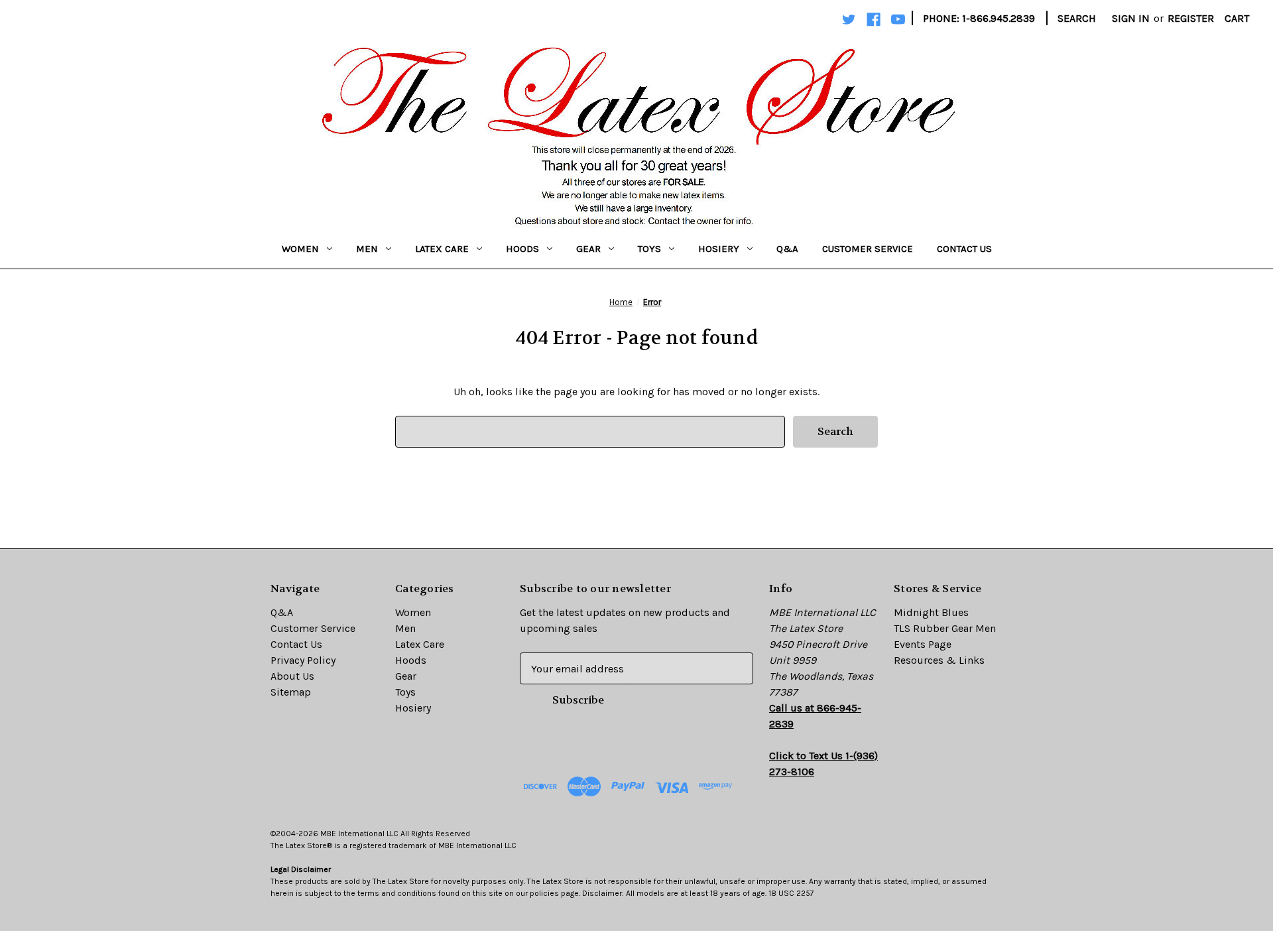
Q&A (787, 249)
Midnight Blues (931, 612)
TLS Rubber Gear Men (945, 628)
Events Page (922, 644)
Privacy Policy (303, 660)
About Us (292, 676)
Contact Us (964, 249)
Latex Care (442, 249)
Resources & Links (939, 660)
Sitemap (291, 692)
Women (300, 249)
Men (367, 249)
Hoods (522, 249)
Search (1077, 18)
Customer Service (867, 249)
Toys (649, 249)
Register (1191, 18)
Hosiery (718, 249)
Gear (588, 249)
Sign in (1131, 18)
